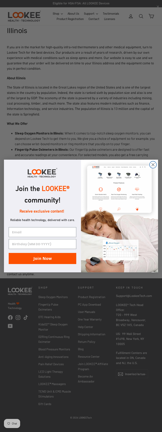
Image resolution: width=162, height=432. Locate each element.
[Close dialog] (153, 164)
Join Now (42, 258)
